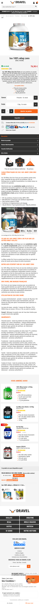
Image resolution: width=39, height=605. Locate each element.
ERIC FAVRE (19, 60)
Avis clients (4, 153)
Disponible (19, 118)
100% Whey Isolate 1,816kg (24, 387)
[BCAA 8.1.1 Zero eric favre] (19, 494)
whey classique (29, 188)
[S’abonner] (28, 566)
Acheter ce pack (19, 475)
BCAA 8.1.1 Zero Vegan (19, 485)
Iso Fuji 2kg (19, 427)
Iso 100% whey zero (8, 485)
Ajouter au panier (26, 111)
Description (4, 136)
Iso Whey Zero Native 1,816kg (25, 407)
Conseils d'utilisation (7, 149)
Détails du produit (6, 140)
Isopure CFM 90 (20, 446)
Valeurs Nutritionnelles (7, 144)
